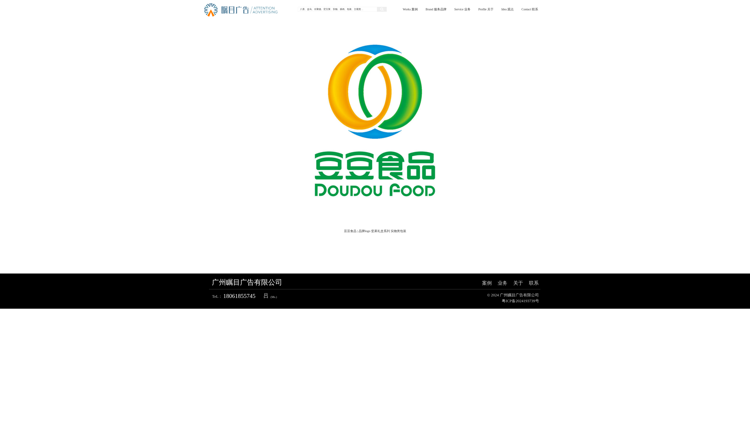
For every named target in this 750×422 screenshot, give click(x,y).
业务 (502, 283)
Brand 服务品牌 (436, 9)
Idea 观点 (507, 9)
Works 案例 (410, 9)
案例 (487, 283)
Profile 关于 (486, 9)
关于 (518, 283)
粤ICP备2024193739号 (520, 301)
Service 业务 (462, 9)
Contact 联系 (529, 9)
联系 (534, 283)
